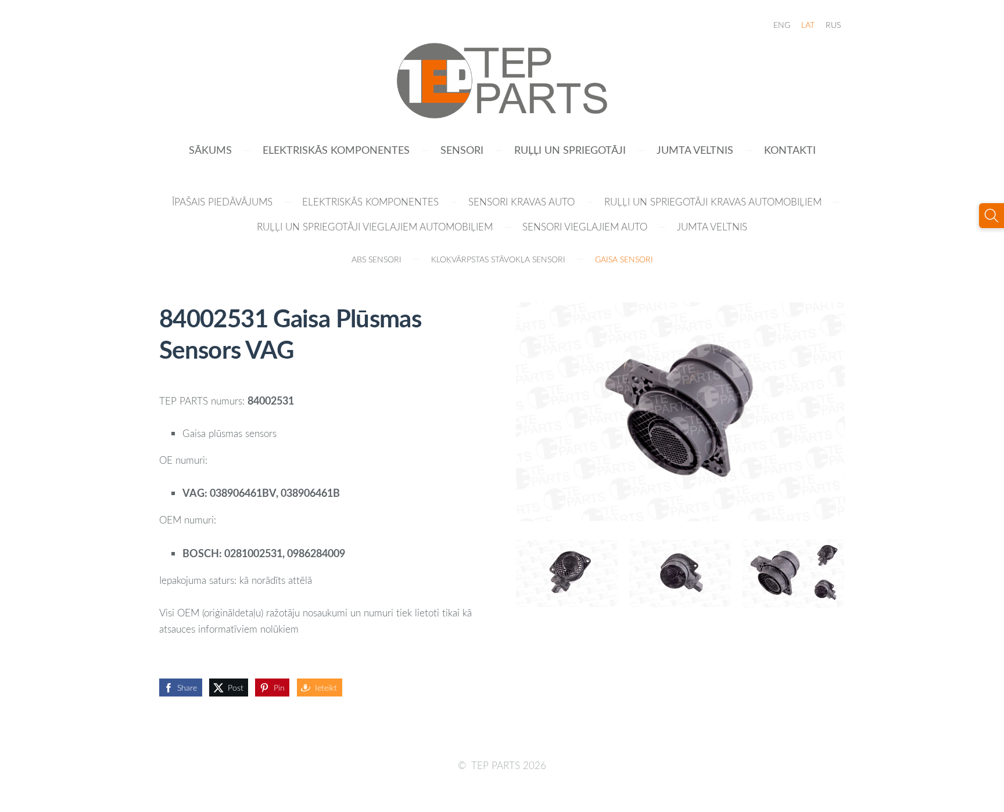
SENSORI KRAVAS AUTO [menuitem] (521, 201)
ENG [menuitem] (781, 24)
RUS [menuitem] (833, 24)
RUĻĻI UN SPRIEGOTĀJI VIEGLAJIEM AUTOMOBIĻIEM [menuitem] (375, 226)
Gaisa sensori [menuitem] (624, 259)
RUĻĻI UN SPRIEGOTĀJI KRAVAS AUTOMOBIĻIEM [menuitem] (713, 201)
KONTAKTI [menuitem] (790, 149)
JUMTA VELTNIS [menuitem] (695, 149)
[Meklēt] (991, 215)
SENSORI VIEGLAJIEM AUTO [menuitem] (584, 226)
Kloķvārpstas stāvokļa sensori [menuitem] (498, 259)
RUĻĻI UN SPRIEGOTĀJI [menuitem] (570, 149)
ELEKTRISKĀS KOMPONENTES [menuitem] (336, 149)
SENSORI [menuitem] (461, 149)
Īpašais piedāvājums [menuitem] (222, 201)
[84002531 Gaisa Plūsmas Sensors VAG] (567, 573)
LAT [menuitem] (808, 24)
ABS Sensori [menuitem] (376, 259)
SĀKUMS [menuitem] (210, 149)
